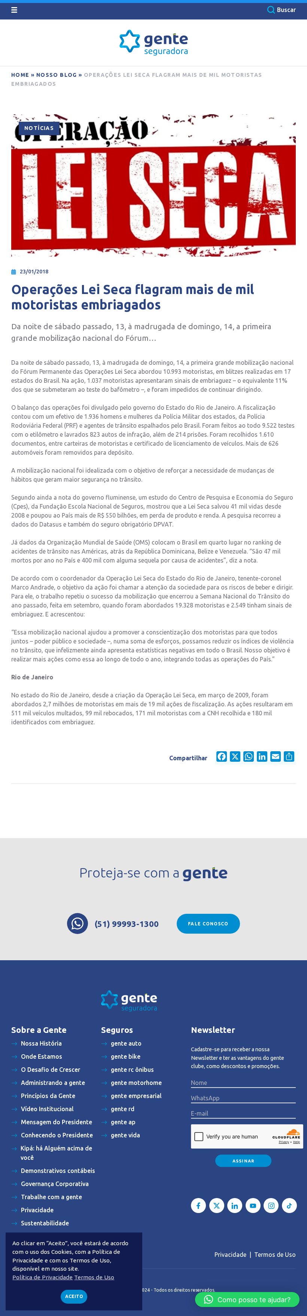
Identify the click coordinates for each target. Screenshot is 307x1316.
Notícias (39, 128)
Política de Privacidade (42, 1277)
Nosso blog (56, 75)
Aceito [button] (74, 1296)
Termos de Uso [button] (94, 1277)
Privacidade (230, 1254)
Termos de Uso (275, 1254)
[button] (247, 1299)
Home (20, 75)
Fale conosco (208, 923)
